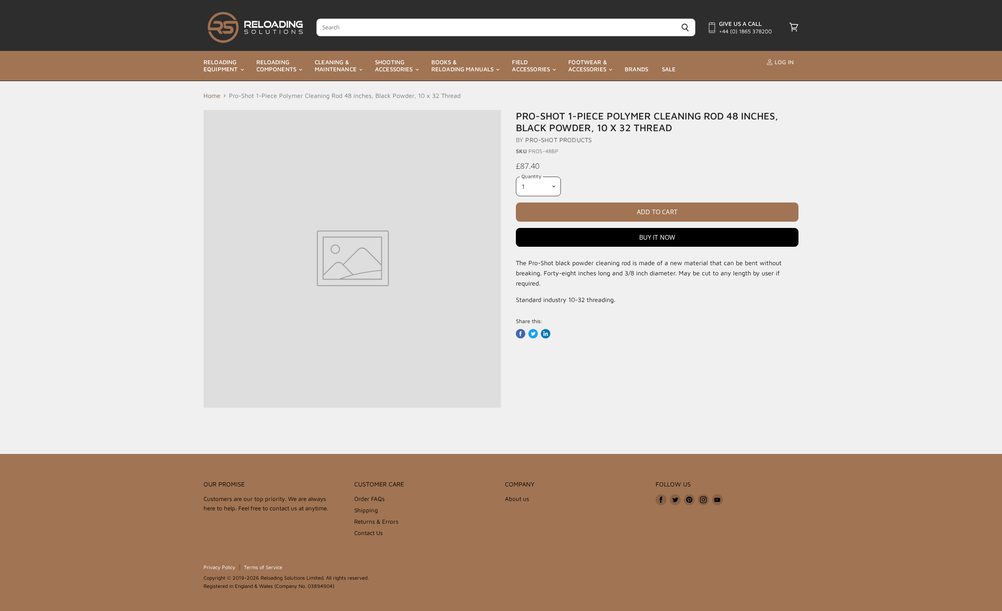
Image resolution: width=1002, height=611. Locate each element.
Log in (783, 62)
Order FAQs (369, 498)
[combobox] (495, 27)
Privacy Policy (219, 567)
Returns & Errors (376, 521)
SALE (669, 69)
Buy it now (657, 237)
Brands (636, 69)
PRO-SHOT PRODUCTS (558, 139)
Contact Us (368, 533)
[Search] (685, 27)
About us (517, 498)
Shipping (366, 510)
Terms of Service (263, 567)
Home (212, 95)
